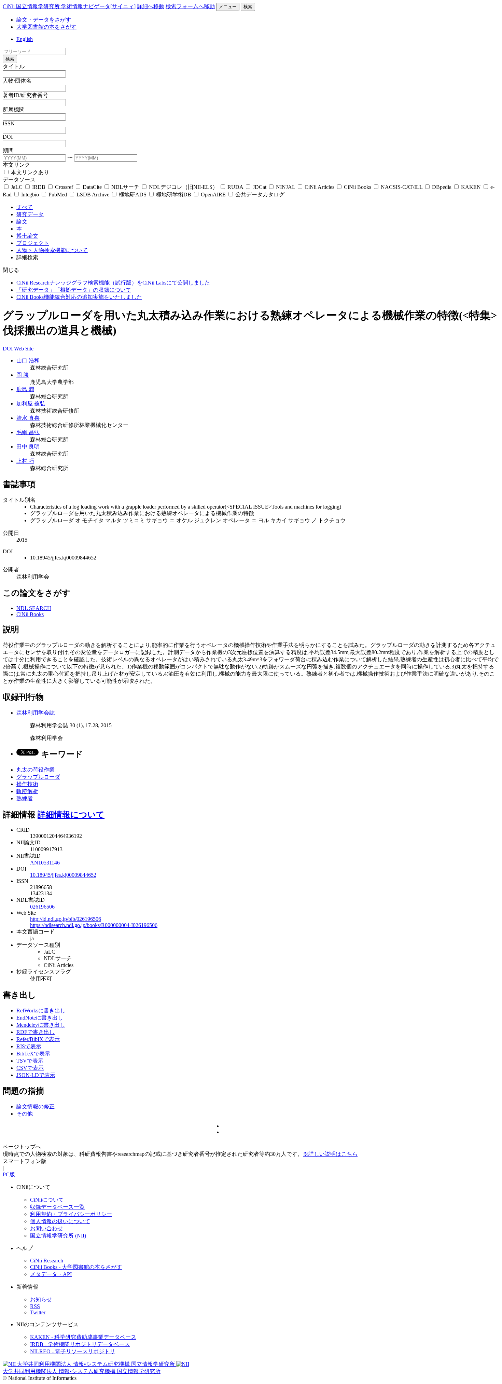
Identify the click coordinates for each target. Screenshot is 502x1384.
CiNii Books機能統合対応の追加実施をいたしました (79, 297)
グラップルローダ (38, 777)
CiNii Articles (319, 187)
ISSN (9, 123)
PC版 (9, 1174)
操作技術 (27, 784)
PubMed (57, 194)
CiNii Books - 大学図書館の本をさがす (76, 1267)
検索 (247, 6)
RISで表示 (28, 1046)
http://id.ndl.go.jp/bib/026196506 (65, 919)
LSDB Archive (93, 194)
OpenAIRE (213, 194)
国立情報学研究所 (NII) (58, 1235)
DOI (8, 137)
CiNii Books (358, 187)
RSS (35, 1306)
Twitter (37, 1312)
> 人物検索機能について (58, 250)
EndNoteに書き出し (39, 1018)
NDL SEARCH (33, 608)
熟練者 (24, 798)
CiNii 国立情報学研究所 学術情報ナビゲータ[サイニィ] (69, 6)
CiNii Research (46, 1260)
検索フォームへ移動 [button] (190, 6)
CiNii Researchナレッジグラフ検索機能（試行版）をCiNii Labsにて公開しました (113, 283)
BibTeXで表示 (33, 1053)
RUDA (235, 187)
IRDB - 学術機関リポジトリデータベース (80, 1344)
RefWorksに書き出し (41, 1010)
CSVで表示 (30, 1068)
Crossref (64, 187)
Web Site (23, 348)
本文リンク (16, 165)
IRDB (39, 187)
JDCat (259, 187)
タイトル (14, 66)
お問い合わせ (46, 1228)
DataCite (92, 187)
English (24, 39)
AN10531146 (45, 863)
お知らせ (41, 1299)
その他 (24, 1114)
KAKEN (471, 187)
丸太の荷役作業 (35, 770)
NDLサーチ (125, 187)
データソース (19, 179)
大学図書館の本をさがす (46, 27)
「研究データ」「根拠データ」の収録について (73, 290)
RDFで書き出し (35, 1032)
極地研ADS (132, 194)
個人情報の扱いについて (60, 1221)
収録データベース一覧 (57, 1207)
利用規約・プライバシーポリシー (71, 1214)
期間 (8, 150)
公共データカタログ (259, 194)
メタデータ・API (51, 1274)
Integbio (30, 194)
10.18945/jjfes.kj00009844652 (63, 875)
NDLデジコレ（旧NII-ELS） (183, 187)
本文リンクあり (29, 172)
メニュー (228, 6)
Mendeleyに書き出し (40, 1025)
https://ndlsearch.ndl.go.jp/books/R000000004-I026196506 (93, 925)
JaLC (17, 187)
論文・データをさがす (43, 20)
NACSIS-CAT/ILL (401, 187)
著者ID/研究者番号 (25, 95)
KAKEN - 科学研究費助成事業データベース (83, 1337)
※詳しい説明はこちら (330, 1154)
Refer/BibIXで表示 (38, 1039)
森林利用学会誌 (35, 713)
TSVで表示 (29, 1061)
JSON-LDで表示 (35, 1075)
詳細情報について (71, 814)
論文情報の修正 (35, 1106)
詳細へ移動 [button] (150, 6)
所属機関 (14, 109)
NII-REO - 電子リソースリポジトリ (72, 1351)
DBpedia (442, 187)
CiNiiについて (47, 1200)
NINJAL (285, 187)
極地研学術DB (174, 194)
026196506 (42, 907)
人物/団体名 (17, 81)
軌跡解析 (27, 791)
